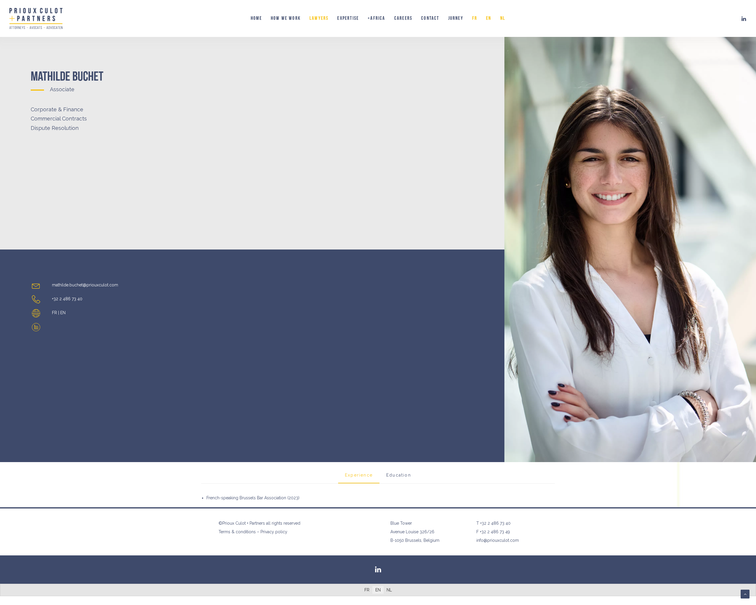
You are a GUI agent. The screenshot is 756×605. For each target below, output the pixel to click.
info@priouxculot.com (497, 540)
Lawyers (318, 18)
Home (256, 18)
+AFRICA (376, 18)
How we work (286, 18)
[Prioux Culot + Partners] (36, 18)
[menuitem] (256, 18)
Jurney (455, 18)
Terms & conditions (237, 531)
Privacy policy (273, 531)
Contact (430, 18)
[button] (744, 18)
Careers (403, 18)
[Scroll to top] (745, 593)
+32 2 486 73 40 (495, 523)
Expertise (348, 18)
